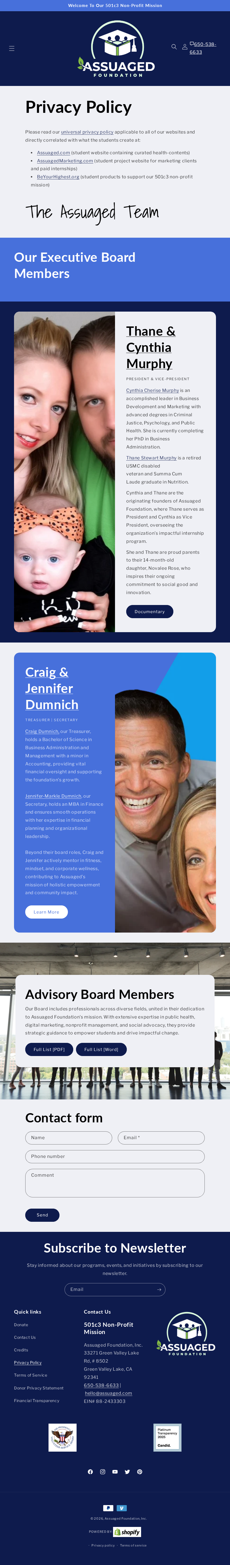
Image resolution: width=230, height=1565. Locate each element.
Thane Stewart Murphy (151, 458)
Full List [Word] (101, 1049)
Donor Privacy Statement (39, 1388)
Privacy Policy (28, 1362)
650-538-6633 (203, 48)
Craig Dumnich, (42, 731)
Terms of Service (30, 1375)
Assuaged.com (53, 152)
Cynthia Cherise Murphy (152, 390)
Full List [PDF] (49, 1049)
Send (42, 1215)
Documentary (150, 611)
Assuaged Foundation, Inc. (126, 1518)
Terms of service (133, 1545)
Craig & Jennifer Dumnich (52, 688)
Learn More (46, 911)
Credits (21, 1349)
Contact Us (25, 1337)
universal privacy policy (87, 132)
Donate (21, 1324)
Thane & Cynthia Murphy (151, 347)
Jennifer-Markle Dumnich (53, 795)
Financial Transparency (36, 1400)
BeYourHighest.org (58, 176)
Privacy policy (103, 1545)
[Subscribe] (159, 1289)
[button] (12, 48)
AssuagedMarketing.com (65, 160)
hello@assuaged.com (108, 1393)
